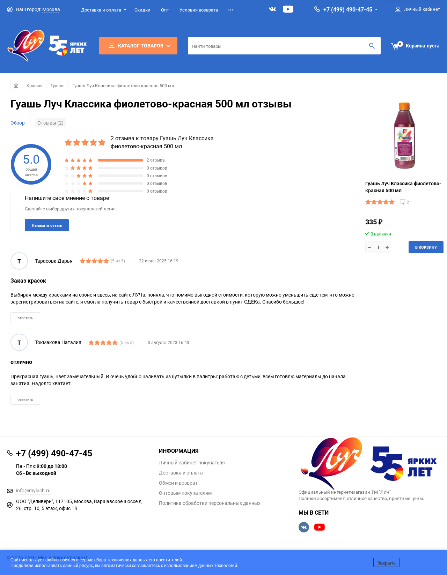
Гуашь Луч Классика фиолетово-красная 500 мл (123, 85)
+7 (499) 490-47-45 (347, 9)
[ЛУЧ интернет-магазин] (369, 464)
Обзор (17, 122)
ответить (25, 317)
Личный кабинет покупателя (192, 462)
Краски (34, 85)
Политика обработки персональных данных (210, 503)
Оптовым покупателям (185, 493)
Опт (165, 10)
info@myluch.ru (33, 490)
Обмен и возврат (178, 482)
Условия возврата (198, 10)
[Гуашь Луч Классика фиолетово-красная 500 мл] (404, 136)
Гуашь (57, 85)
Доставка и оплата (101, 10)
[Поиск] (372, 45)
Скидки (142, 10)
